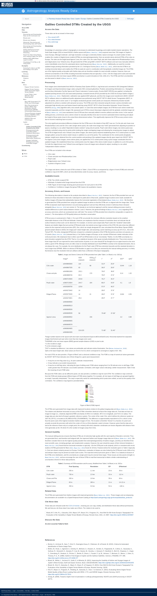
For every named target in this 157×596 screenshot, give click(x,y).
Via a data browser (54, 39)
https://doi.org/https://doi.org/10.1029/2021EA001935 (116, 563)
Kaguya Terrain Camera (32, 87)
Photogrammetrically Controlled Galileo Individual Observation (33, 131)
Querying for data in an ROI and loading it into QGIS (31, 68)
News (25, 153)
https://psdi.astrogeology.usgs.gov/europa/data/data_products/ (111, 497)
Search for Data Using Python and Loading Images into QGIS (32, 55)
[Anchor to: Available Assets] (61, 176)
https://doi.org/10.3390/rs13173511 (59, 574)
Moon (25, 84)
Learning (25, 71)
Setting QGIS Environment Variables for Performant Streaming (31, 51)
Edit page (130, 18)
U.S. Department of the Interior (9, 594)
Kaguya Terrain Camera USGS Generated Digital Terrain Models (32, 90)
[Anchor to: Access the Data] (61, 29)
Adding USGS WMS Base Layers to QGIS (31, 59)
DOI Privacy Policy (6, 590)
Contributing (26, 145)
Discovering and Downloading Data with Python (32, 46)
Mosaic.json (26, 38)
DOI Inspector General (24, 594)
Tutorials (25, 32)
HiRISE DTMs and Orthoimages (30, 119)
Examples (25, 65)
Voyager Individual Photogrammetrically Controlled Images (32, 142)
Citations (26, 78)
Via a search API (53, 37)
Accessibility (20, 590)
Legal (14, 590)
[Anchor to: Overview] (55, 46)
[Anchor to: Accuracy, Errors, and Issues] (72, 191)
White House (35, 594)
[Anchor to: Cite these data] (60, 501)
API (24, 80)
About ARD (25, 27)
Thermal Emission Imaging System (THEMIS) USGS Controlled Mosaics (33, 115)
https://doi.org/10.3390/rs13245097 (121, 515)
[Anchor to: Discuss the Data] (61, 520)
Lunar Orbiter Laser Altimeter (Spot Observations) (31, 96)
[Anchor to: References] (57, 540)
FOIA (54, 594)
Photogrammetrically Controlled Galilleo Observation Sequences (33, 137)
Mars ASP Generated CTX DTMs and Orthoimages (32, 102)
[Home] (7, 5)
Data (23, 82)
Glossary (26, 74)
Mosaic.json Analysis (29, 40)
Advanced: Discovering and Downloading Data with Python (32, 43)
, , (94, 52)
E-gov (41, 594)
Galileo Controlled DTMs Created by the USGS (33, 127)
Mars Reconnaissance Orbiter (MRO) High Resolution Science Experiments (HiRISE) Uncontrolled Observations (33, 108)
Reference (25, 76)
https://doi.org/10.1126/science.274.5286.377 (63, 558)
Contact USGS (35, 590)
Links (25, 156)
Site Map (27, 590)
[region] (90, 293)
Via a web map (53, 42)
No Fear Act (48, 594)
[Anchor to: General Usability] (62, 432)
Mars (24, 99)
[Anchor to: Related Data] (58, 491)
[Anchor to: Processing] (57, 82)
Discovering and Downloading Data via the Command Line (32, 35)
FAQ (23, 30)
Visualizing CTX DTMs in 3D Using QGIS (31, 62)
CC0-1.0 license (74, 506)
